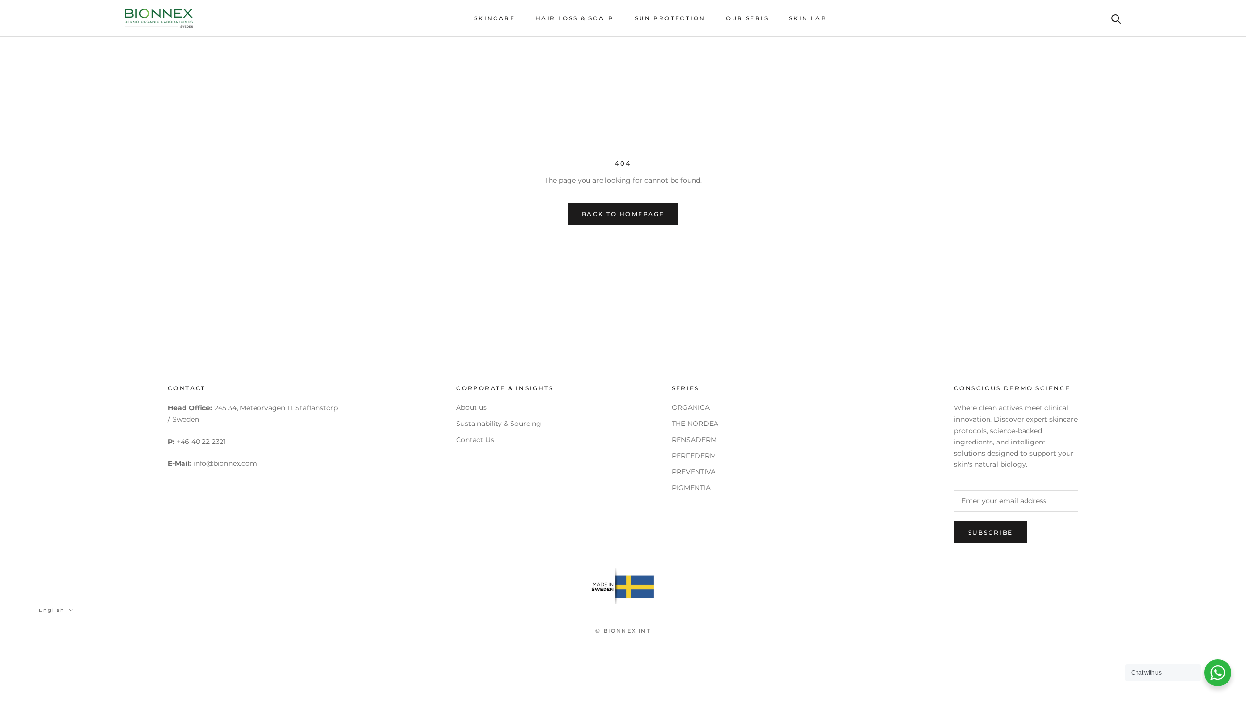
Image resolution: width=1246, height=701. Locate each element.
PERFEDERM (694, 455)
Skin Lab (807, 18)
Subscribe (990, 532)
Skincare (494, 18)
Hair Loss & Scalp (574, 18)
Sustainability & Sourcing (498, 423)
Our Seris (747, 18)
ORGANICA (691, 407)
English (52, 610)
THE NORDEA (695, 423)
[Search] (1116, 18)
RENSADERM (694, 439)
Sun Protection (670, 18)
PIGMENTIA (691, 487)
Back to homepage (623, 214)
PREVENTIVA (693, 471)
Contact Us (475, 439)
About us (471, 407)
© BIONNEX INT (623, 630)
